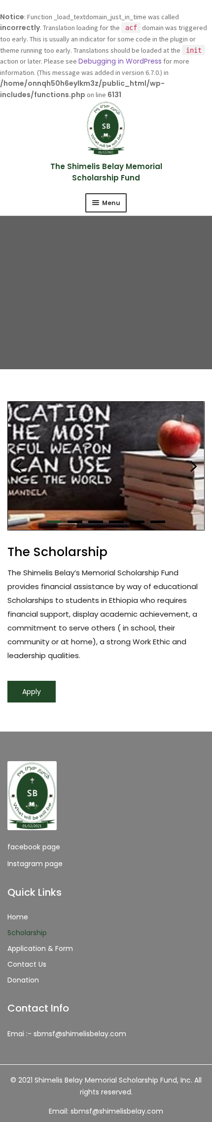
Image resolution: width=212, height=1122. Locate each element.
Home (17, 917)
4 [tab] (116, 522)
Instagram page (35, 864)
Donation (23, 980)
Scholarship (27, 933)
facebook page (33, 847)
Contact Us (26, 964)
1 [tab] (54, 522)
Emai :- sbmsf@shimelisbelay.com (66, 1034)
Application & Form (40, 948)
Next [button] (193, 466)
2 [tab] (75, 522)
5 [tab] (137, 522)
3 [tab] (95, 522)
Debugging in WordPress (120, 61)
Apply (31, 692)
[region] (106, 465)
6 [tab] (157, 522)
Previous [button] (107, 466)
